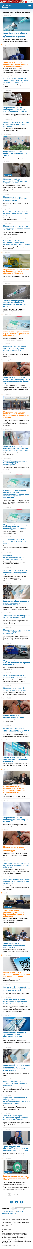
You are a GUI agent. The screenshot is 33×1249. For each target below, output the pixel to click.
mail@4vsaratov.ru (9, 1214)
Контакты (6, 1209)
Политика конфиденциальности (10, 1245)
